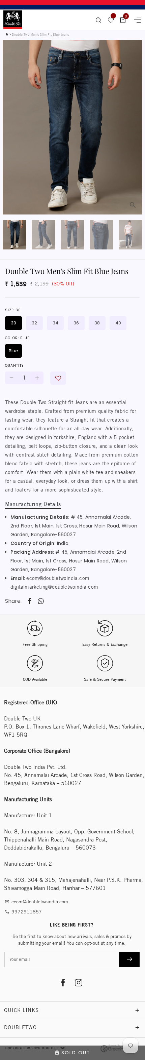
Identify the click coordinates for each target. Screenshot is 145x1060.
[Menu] (135, 19)
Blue (13, 351)
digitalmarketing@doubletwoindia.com (54, 587)
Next (133, 110)
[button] (58, 378)
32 (34, 323)
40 (118, 323)
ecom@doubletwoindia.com (57, 578)
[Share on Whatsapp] (41, 601)
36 (76, 323)
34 (55, 323)
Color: (17, 338)
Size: (13, 310)
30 (13, 323)
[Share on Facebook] (29, 601)
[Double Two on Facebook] (63, 983)
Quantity (14, 365)
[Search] (98, 20)
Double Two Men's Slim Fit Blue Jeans (40, 34)
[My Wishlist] (111, 20)
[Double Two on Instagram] (78, 983)
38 (97, 323)
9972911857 (23, 911)
